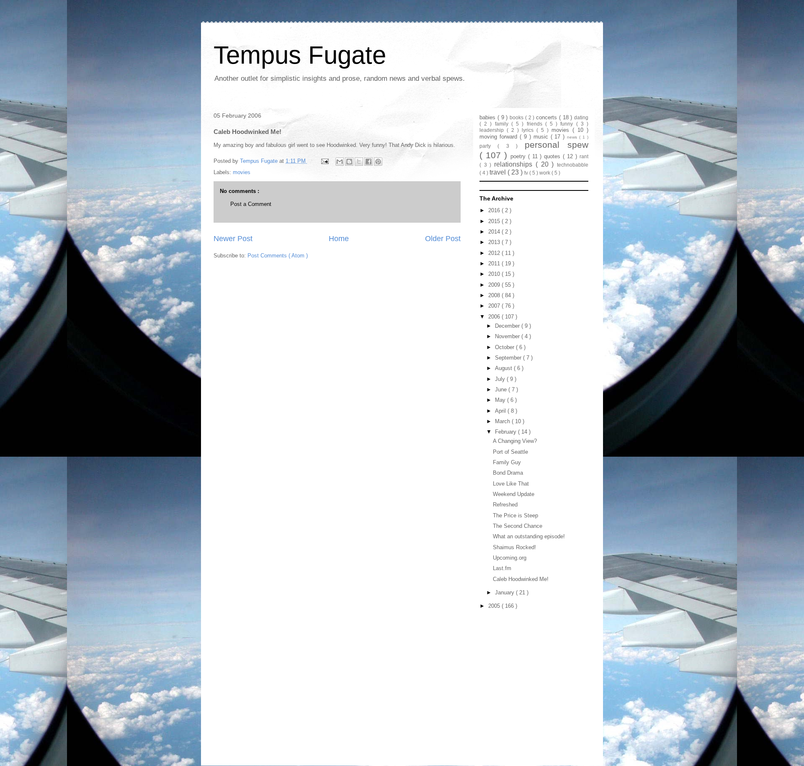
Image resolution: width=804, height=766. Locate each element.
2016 (495, 210)
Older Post (443, 238)
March (503, 421)
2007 (495, 306)
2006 (495, 317)
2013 (495, 242)
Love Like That (511, 484)
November (508, 336)
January (505, 592)
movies (241, 172)
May (501, 400)
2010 (495, 274)
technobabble (572, 164)
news (573, 137)
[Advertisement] (531, 664)
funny (568, 123)
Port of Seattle (510, 452)
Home (339, 238)
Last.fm (502, 568)
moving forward (499, 137)
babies (488, 117)
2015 (495, 221)
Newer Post (233, 238)
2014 (495, 232)
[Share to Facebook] (368, 161)
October (505, 347)
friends (536, 123)
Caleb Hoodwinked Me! (521, 579)
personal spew (556, 144)
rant (584, 156)
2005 (495, 606)
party (488, 146)
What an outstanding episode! (529, 536)
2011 (495, 263)
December (508, 326)
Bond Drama (508, 473)
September (509, 358)
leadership (493, 130)
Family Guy (507, 462)
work (545, 172)
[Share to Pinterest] (378, 161)
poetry (519, 156)
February (506, 432)
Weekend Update (513, 494)
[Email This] (339, 161)
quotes (553, 156)
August (504, 368)
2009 (495, 285)
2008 (495, 295)
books (517, 117)
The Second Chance (517, 526)
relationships (515, 164)
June (501, 389)
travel (499, 172)
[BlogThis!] (349, 161)
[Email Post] (324, 161)
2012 (495, 253)
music (542, 137)
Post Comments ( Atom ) (277, 255)
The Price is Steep (515, 515)
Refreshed (505, 504)
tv (526, 172)
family (503, 123)
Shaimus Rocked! (514, 547)
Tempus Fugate (300, 55)
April (501, 411)
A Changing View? (515, 441)
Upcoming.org (509, 558)
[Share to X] (359, 161)
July (501, 379)
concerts (547, 117)
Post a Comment (250, 204)
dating (581, 117)
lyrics (529, 130)
